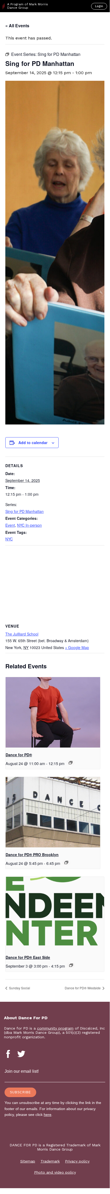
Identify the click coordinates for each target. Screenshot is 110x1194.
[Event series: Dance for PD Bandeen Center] (71, 965)
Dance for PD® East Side (28, 957)
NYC (9, 539)
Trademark (50, 1161)
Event (10, 525)
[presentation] (53, 712)
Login (99, 6)
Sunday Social (19, 988)
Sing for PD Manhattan (24, 511)
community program (55, 1028)
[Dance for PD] (26, 21)
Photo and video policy (55, 1172)
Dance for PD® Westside (83, 988)
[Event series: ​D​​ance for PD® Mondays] (70, 762)
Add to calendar (32, 442)
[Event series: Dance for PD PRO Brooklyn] (66, 862)
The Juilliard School (21, 634)
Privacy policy (77, 1161)
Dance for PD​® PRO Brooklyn (32, 854)
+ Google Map (77, 647)
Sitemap (27, 1161)
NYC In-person (29, 525)
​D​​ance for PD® (19, 754)
